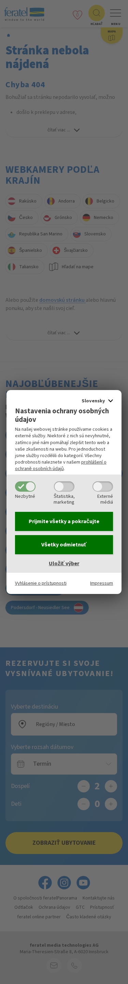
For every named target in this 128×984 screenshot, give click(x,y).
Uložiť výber (64, 563)
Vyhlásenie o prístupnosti (41, 583)
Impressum (101, 583)
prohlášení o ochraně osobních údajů (60, 465)
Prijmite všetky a (64, 521)
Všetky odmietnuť (64, 544)
